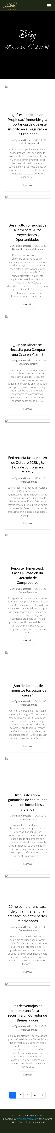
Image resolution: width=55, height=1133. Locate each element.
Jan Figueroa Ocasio (20, 140)
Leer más (27, 185)
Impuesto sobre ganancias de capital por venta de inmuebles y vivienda (27, 802)
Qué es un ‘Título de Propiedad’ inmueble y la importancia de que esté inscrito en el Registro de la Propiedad (27, 124)
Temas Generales (28, 481)
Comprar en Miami (28, 363)
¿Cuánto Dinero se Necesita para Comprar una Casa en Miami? (27, 349)
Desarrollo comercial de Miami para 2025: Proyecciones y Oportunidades (27, 232)
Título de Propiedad (28, 143)
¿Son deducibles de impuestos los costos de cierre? (27, 690)
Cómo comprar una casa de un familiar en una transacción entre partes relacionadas (27, 913)
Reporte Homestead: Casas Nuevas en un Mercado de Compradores (27, 575)
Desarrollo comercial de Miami (28, 249)
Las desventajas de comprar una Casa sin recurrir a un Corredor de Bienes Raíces (27, 1013)
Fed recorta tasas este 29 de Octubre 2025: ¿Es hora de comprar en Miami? (27, 464)
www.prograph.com (27, 1119)
